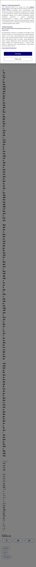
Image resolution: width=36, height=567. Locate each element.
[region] (18, 32)
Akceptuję (18, 53)
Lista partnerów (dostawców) (9, 48)
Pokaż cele (18, 59)
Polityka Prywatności (7, 26)
